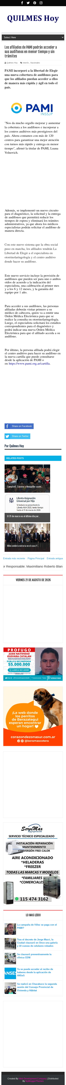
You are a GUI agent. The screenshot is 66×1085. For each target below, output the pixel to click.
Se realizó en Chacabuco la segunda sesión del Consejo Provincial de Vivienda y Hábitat (37, 987)
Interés (26, 63)
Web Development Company (32, 1078)
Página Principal (36, 558)
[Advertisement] (33, 177)
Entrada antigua (55, 558)
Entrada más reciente (14, 558)
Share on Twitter (20, 436)
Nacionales (35, 63)
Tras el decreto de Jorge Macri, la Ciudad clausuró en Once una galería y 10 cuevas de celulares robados (37, 942)
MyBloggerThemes (35, 1081)
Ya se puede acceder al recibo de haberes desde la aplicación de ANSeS (35, 972)
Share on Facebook (22, 426)
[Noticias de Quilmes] (32, 109)
